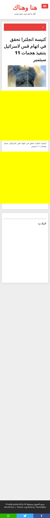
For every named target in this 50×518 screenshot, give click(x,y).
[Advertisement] (25, 116)
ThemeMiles (40, 507)
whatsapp (8, 516)
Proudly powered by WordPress (14, 505)
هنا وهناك (25, 7)
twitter (25, 516)
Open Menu (45, 6)
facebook (41, 516)
